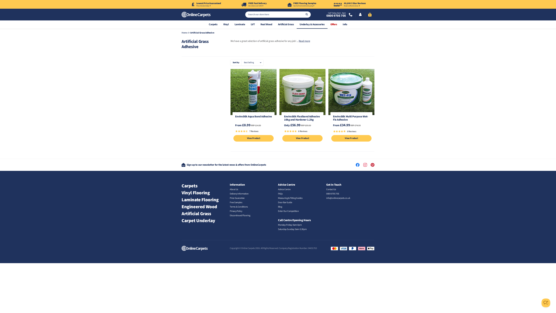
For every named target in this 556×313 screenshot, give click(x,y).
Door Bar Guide (285, 202)
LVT (253, 24)
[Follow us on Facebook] (358, 165)
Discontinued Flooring (240, 215)
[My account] (360, 14)
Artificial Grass (286, 24)
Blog (280, 206)
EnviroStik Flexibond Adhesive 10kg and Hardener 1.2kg (302, 118)
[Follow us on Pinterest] (372, 165)
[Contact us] (350, 15)
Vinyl (226, 24)
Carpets (213, 24)
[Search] (307, 14)
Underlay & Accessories (312, 24)
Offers (333, 24)
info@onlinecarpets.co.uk (338, 198)
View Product (253, 138)
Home (184, 32)
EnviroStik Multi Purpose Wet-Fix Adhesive (350, 118)
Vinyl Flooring (196, 193)
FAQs (280, 193)
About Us (234, 189)
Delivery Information (239, 193)
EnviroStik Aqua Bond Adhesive (253, 117)
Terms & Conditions (239, 206)
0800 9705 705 (336, 15)
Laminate (240, 24)
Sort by (236, 62)
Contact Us (331, 189)
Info (345, 24)
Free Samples (236, 202)
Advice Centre (284, 189)
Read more (304, 41)
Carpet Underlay (198, 220)
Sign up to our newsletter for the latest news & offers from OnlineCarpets (226, 165)
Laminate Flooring (200, 199)
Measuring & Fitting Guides (290, 198)
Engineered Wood (199, 206)
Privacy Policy (236, 211)
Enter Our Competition (288, 211)
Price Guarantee (237, 198)
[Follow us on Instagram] (365, 165)
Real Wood (266, 24)
